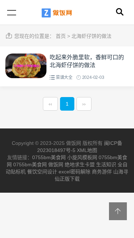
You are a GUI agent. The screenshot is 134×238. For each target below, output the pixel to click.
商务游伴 (102, 171)
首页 (61, 36)
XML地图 (87, 150)
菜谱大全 (64, 77)
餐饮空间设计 (42, 171)
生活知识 (106, 164)
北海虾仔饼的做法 (91, 36)
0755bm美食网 (49, 157)
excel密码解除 (74, 171)
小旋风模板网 (82, 157)
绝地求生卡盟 (80, 164)
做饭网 (55, 164)
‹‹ (50, 104)
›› (84, 104)
